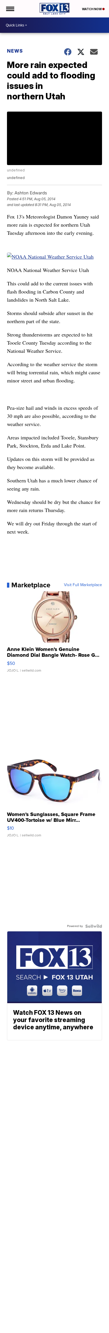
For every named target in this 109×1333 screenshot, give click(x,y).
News (15, 51)
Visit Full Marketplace (83, 585)
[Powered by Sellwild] (93, 926)
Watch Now (92, 9)
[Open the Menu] (9, 8)
